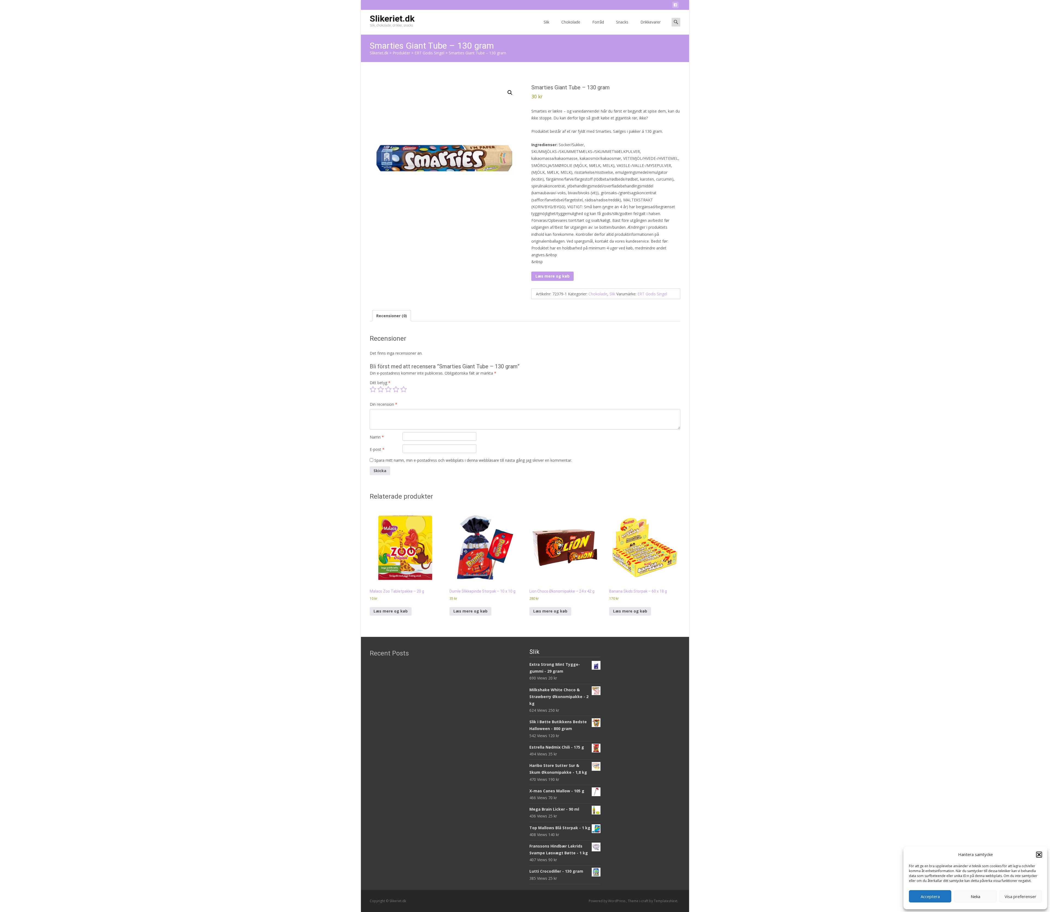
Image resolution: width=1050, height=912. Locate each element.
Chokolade (570, 22)
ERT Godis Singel (652, 293)
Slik (546, 22)
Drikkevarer (650, 22)
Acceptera (930, 896)
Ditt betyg (380, 382)
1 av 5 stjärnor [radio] (373, 389)
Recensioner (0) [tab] (391, 315)
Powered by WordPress (607, 901)
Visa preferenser (1020, 896)
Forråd (598, 22)
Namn (377, 437)
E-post (377, 449)
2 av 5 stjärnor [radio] (380, 389)
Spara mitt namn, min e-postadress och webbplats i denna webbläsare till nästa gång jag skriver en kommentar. (473, 460)
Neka (975, 896)
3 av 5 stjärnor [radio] (388, 389)
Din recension (383, 404)
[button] (1039, 854)
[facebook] (675, 5)
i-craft (644, 901)
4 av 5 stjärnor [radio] (396, 389)
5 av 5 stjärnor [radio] (403, 389)
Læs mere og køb (552, 276)
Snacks (622, 22)
